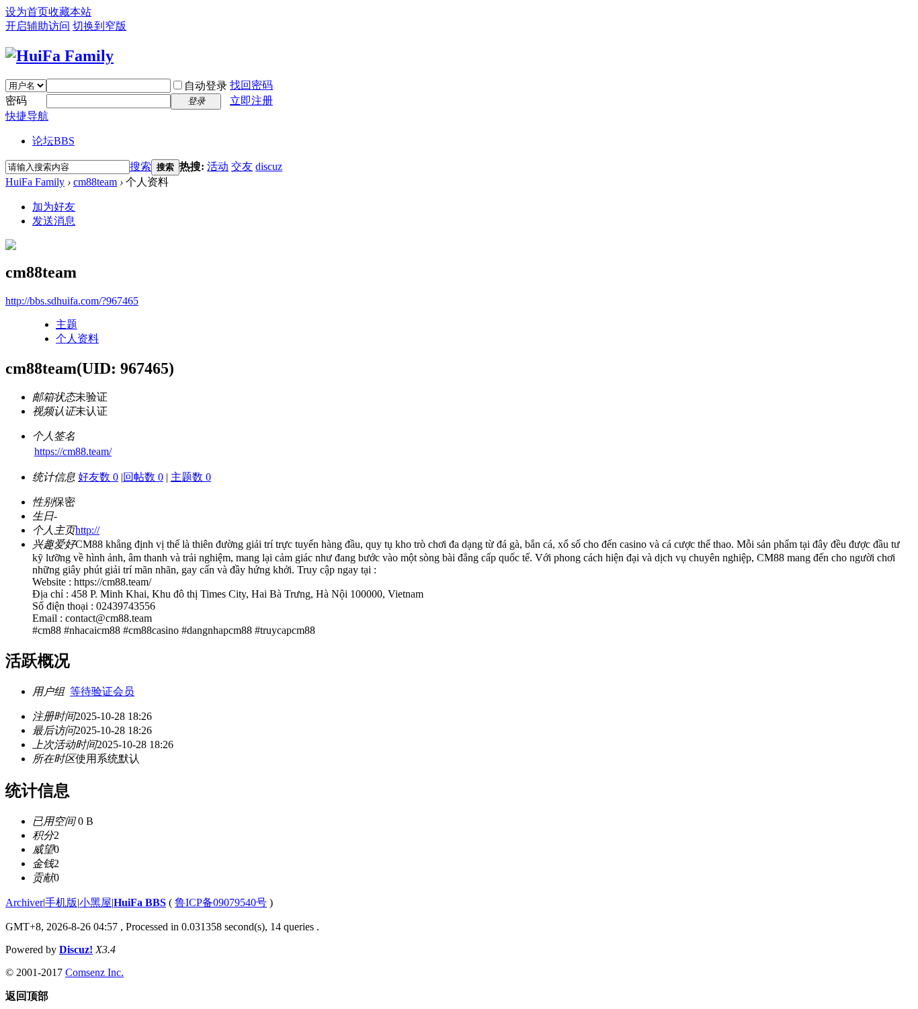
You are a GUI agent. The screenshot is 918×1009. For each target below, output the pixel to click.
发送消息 (53, 221)
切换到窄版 (99, 26)
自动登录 (205, 85)
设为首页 (26, 11)
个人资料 (77, 338)
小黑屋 (95, 902)
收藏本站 (69, 11)
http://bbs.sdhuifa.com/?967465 (71, 301)
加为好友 (53, 206)
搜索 (140, 166)
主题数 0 (191, 477)
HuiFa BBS (140, 902)
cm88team (95, 182)
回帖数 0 (143, 477)
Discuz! (76, 949)
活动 (217, 166)
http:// (87, 530)
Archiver (24, 902)
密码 (16, 100)
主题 (66, 324)
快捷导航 (26, 116)
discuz (268, 166)
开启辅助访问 (37, 26)
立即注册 (251, 100)
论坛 (53, 141)
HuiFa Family (35, 182)
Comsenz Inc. (94, 972)
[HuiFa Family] (59, 56)
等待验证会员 (102, 691)
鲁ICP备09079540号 (221, 902)
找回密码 (251, 85)
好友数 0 (98, 477)
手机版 (61, 902)
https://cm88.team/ (73, 451)
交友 (242, 166)
